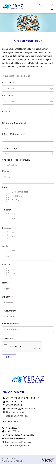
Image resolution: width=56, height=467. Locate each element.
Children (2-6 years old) (14, 123)
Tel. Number (9, 311)
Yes (13, 214)
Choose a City (9, 148)
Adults (6, 111)
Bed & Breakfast (20, 192)
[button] (52, 9)
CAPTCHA (7, 338)
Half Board (17, 196)
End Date (7, 95)
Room (5, 171)
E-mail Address (10, 323)
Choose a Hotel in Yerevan (16, 160)
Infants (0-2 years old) (13, 134)
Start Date (8, 82)
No (13, 218)
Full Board (17, 200)
